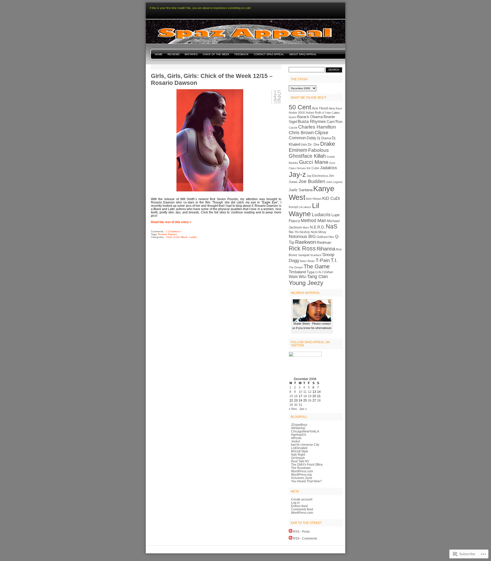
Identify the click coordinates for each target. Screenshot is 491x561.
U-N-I (319, 272)
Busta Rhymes (312, 121)
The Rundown (301, 468)
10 (300, 391)
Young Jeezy (306, 282)
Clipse (321, 132)
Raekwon (305, 242)
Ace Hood (320, 108)
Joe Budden (311, 181)
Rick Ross (302, 248)
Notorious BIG (302, 236)
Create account (301, 499)
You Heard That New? (306, 481)
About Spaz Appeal (303, 54)
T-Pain (323, 260)
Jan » (303, 408)
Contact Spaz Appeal (269, 54)
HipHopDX (298, 434)
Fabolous (318, 150)
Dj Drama (324, 138)
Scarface (315, 255)
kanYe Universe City (305, 444)
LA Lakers (305, 207)
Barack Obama (310, 117)
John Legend (334, 182)
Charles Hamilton (317, 127)
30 (296, 404)
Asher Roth (313, 113)
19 (309, 396)
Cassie (293, 127)
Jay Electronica (317, 176)
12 (309, 391)
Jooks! (295, 441)
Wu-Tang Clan (313, 276)
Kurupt (293, 207)
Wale (293, 276)
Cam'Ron (334, 121)
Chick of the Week (216, 54)
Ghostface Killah (307, 156)
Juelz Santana (301, 190)
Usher (328, 272)
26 (309, 400)
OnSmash (298, 458)
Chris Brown (301, 132)
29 (291, 404)
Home (158, 54)
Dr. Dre (313, 144)
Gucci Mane (313, 162)
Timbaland (297, 272)
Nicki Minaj (318, 232)
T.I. (334, 260)
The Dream (296, 267)
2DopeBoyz (299, 424)
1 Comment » (174, 231)
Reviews (174, 54)
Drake (327, 144)
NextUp (304, 232)
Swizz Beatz (307, 260)
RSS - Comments (305, 538)
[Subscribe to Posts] (290, 531)
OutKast (322, 237)
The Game (317, 266)
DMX (304, 144)
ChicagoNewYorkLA (305, 431)
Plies (331, 236)
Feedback (242, 54)
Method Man (313, 220)
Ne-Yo (294, 232)
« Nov (293, 408)
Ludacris (321, 214)
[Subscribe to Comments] (290, 538)
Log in (295, 502)
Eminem (298, 150)
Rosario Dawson (167, 234)
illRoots (296, 438)
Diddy (311, 138)
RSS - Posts (301, 531)
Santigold (303, 255)
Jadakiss (328, 167)
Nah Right (298, 454)
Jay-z (297, 174)
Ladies (193, 237)
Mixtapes (191, 54)
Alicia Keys (335, 108)
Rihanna (326, 248)
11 (305, 391)
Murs (306, 227)
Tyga (311, 272)
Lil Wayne (304, 210)
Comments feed (302, 509)
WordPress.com (302, 471)
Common (297, 137)
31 (300, 404)
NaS (331, 226)
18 (305, 396)
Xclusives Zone (301, 477)
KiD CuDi (331, 198)
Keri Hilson (313, 199)
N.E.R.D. (317, 227)
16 (296, 396)
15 (291, 396)
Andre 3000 (297, 113)
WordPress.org (301, 474)
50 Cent (300, 107)
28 (319, 400)
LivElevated (299, 448)
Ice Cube (313, 168)
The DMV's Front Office (307, 464)
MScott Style (299, 451)
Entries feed (299, 506)
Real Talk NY (300, 461)
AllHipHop (298, 428)
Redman (324, 242)
